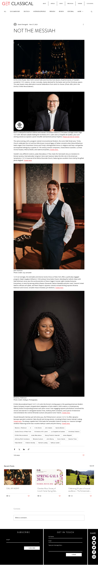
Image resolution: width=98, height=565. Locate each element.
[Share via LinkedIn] (24, 449)
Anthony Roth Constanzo (22, 439)
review (61, 11)
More (79, 11)
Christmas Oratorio (73, 431)
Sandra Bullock (60, 428)
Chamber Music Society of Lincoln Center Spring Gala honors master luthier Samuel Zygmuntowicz (47, 489)
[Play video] (49, 111)
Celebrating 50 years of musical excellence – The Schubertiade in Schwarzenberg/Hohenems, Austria (79, 489)
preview (52, 11)
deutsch (27, 11)
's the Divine (38, 428)
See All (92, 466)
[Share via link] (28, 449)
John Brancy (50, 439)
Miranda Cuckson (38, 439)
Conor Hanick (61, 439)
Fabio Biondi (18, 442)
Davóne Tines (72, 439)
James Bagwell (67, 435)
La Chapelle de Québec (58, 431)
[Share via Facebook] (14, 449)
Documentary (15, 11)
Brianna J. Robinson (21, 428)
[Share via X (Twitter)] (19, 449)
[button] (91, 11)
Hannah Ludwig (42, 442)
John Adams (48, 428)
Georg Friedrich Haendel (52, 435)
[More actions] (83, 24)
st (30, 428)
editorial (71, 11)
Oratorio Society (30, 442)
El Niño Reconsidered (21, 435)
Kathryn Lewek (55, 442)
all (5, 11)
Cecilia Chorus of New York (23, 431)
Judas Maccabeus (36, 435)
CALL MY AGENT (12, 488)
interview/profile (39, 11)
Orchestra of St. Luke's (41, 431)
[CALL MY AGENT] (18, 477)
